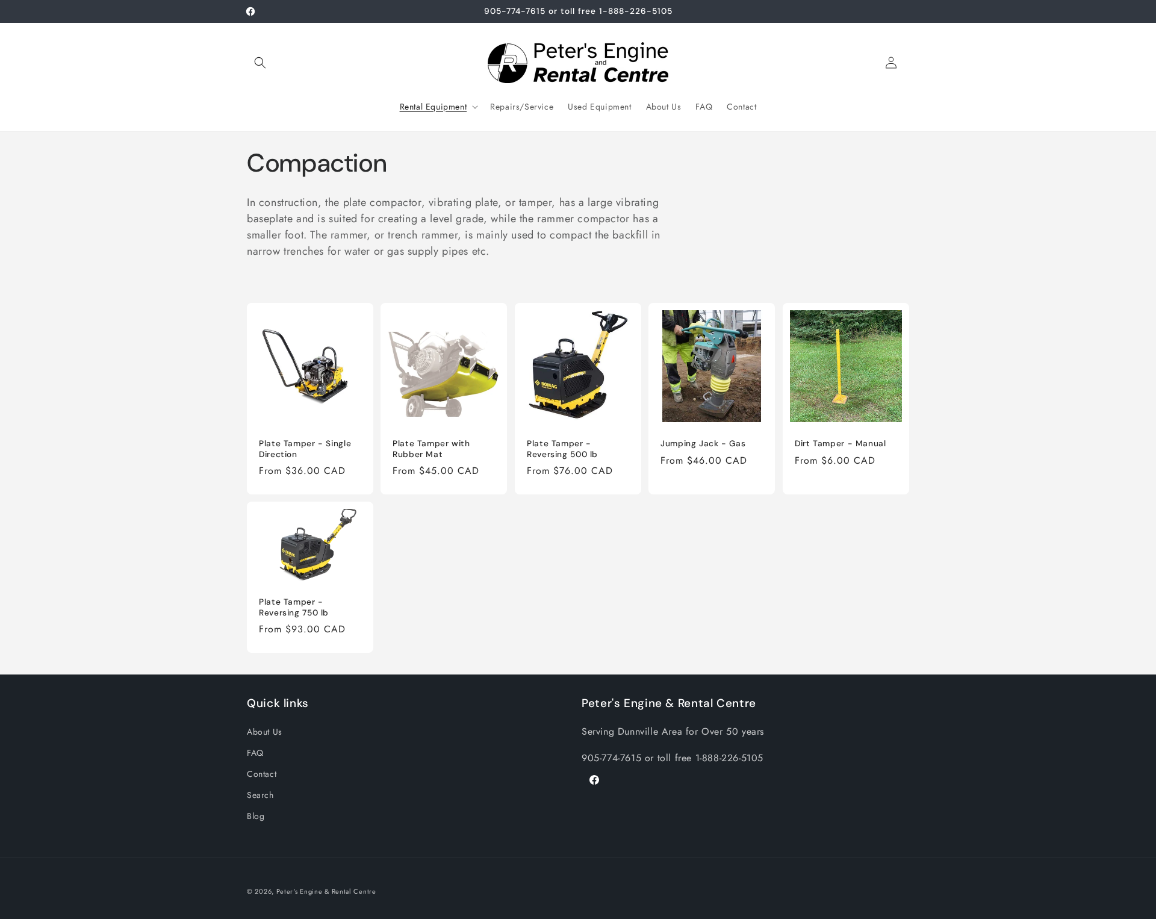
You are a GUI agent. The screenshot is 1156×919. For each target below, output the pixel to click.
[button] (260, 62)
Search (260, 795)
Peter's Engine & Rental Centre (326, 891)
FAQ (255, 753)
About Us (264, 732)
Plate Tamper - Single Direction (305, 449)
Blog (255, 816)
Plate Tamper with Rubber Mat (431, 449)
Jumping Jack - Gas (702, 443)
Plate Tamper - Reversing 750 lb (294, 607)
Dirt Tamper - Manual (840, 443)
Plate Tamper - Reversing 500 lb (562, 449)
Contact (261, 774)
